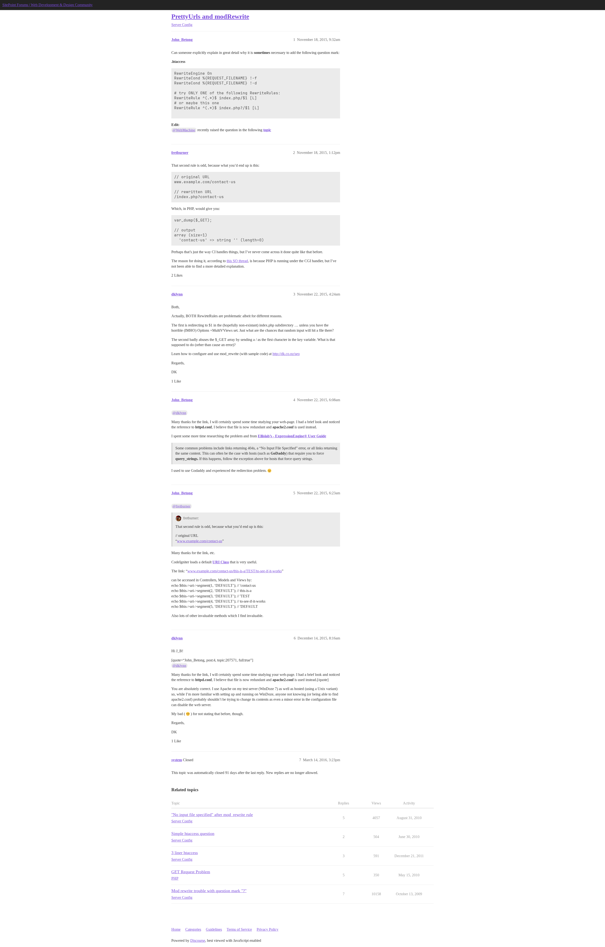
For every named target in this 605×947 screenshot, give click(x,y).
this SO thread (237, 261)
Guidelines (214, 929)
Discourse (197, 940)
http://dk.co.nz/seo (286, 354)
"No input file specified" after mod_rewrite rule (212, 814)
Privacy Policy (267, 929)
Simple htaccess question (192, 833)
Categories (193, 929)
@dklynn (179, 413)
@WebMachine (184, 130)
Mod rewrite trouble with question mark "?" (208, 890)
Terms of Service (239, 929)
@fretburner (181, 506)
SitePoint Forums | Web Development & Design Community (47, 5)
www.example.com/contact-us (199, 541)
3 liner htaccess (184, 852)
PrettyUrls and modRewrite (210, 16)
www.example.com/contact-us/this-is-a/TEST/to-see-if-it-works (234, 571)
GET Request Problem (190, 871)
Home (176, 929)
